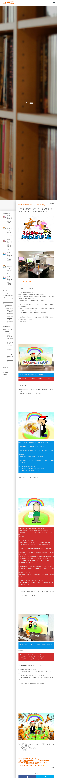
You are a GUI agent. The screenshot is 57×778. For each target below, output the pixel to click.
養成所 (4, 367)
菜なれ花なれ (10, 360)
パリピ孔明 (9, 345)
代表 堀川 (7, 331)
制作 (43, 204)
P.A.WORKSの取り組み (8, 295)
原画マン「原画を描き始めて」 (10, 318)
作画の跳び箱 (8, 308)
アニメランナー (8, 305)
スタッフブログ (36, 204)
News (29, 204)
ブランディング (8, 298)
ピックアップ (6, 365)
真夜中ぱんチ (10, 356)
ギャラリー (5, 326)
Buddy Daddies (22, 204)
